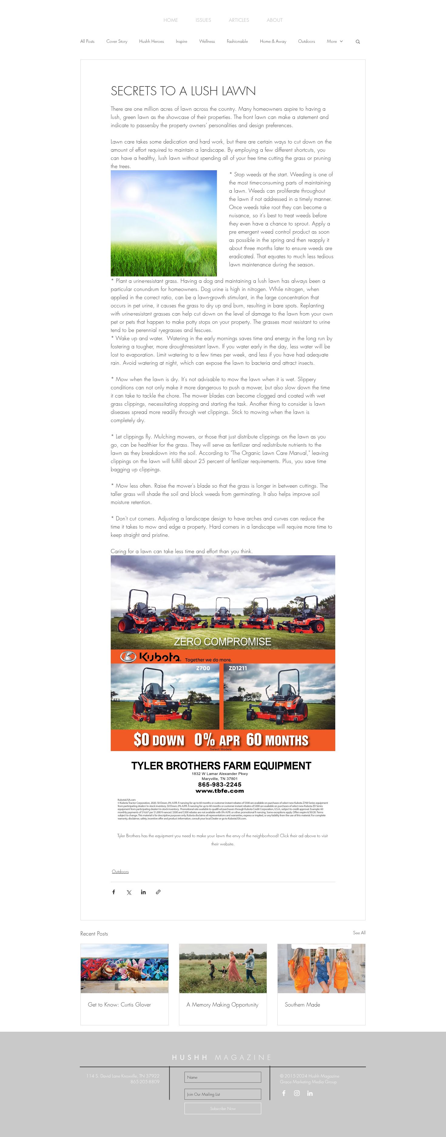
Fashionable (237, 41)
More (332, 41)
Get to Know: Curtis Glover (119, 1004)
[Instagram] (297, 1093)
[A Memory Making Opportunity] (223, 968)
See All (359, 933)
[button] (358, 41)
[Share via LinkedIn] (143, 892)
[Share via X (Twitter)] (128, 892)
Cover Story (116, 41)
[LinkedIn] (310, 1093)
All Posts (87, 41)
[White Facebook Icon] (284, 1093)
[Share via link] (158, 892)
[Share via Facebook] (114, 892)
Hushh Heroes (151, 41)
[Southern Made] (321, 968)
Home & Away (273, 41)
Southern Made (302, 1004)
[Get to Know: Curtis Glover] (124, 968)
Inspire (181, 41)
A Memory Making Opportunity (222, 1004)
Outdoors (306, 41)
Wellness (207, 41)
